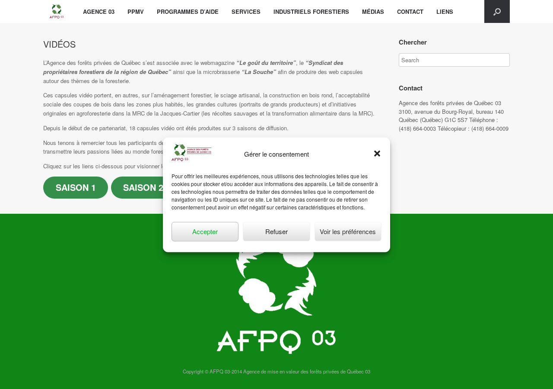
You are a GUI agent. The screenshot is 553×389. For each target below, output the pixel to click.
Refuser (276, 230)
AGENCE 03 (98, 11)
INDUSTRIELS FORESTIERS (311, 11)
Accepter (205, 230)
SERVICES (246, 11)
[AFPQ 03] (56, 11)
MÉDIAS (373, 11)
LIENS (444, 11)
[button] (377, 153)
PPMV (135, 11)
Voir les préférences (348, 230)
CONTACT (410, 11)
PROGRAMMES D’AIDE (188, 11)
